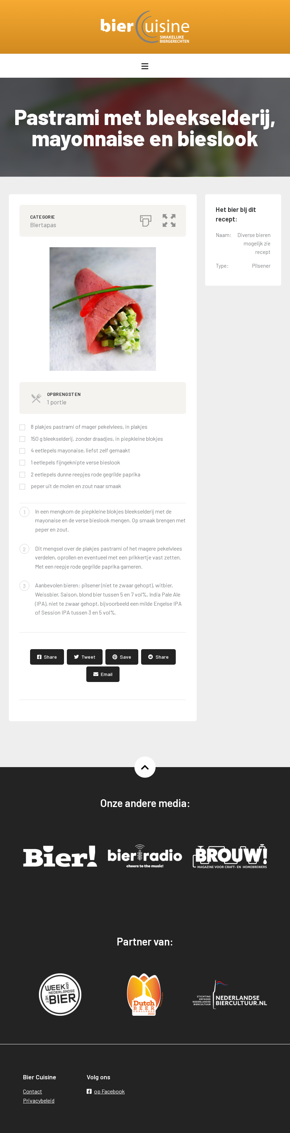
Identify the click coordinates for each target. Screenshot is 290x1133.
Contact (32, 1091)
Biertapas (43, 224)
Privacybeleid (38, 1100)
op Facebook (109, 1091)
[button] (169, 219)
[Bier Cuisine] (145, 27)
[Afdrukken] (145, 219)
